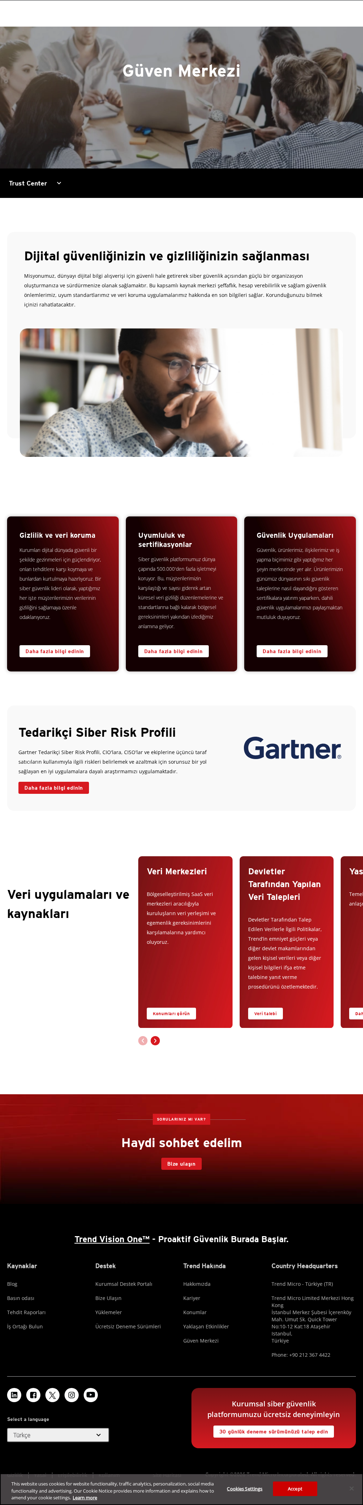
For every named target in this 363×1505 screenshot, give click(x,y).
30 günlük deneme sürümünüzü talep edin (273, 1431)
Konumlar (195, 1312)
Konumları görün (171, 1013)
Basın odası (20, 1298)
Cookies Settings (244, 1488)
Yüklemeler (108, 1312)
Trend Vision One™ (112, 1239)
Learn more (85, 1497)
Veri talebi (265, 1013)
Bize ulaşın (181, 1164)
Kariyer (191, 1298)
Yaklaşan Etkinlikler (206, 1326)
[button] (155, 1040)
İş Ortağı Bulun (25, 1326)
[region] (181, 1489)
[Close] (351, 1488)
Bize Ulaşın (108, 1298)
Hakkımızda (197, 1283)
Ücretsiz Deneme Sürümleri (128, 1326)
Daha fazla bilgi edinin (55, 651)
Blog (12, 1283)
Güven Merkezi (201, 1340)
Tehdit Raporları (26, 1312)
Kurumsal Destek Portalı (123, 1283)
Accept (295, 1488)
